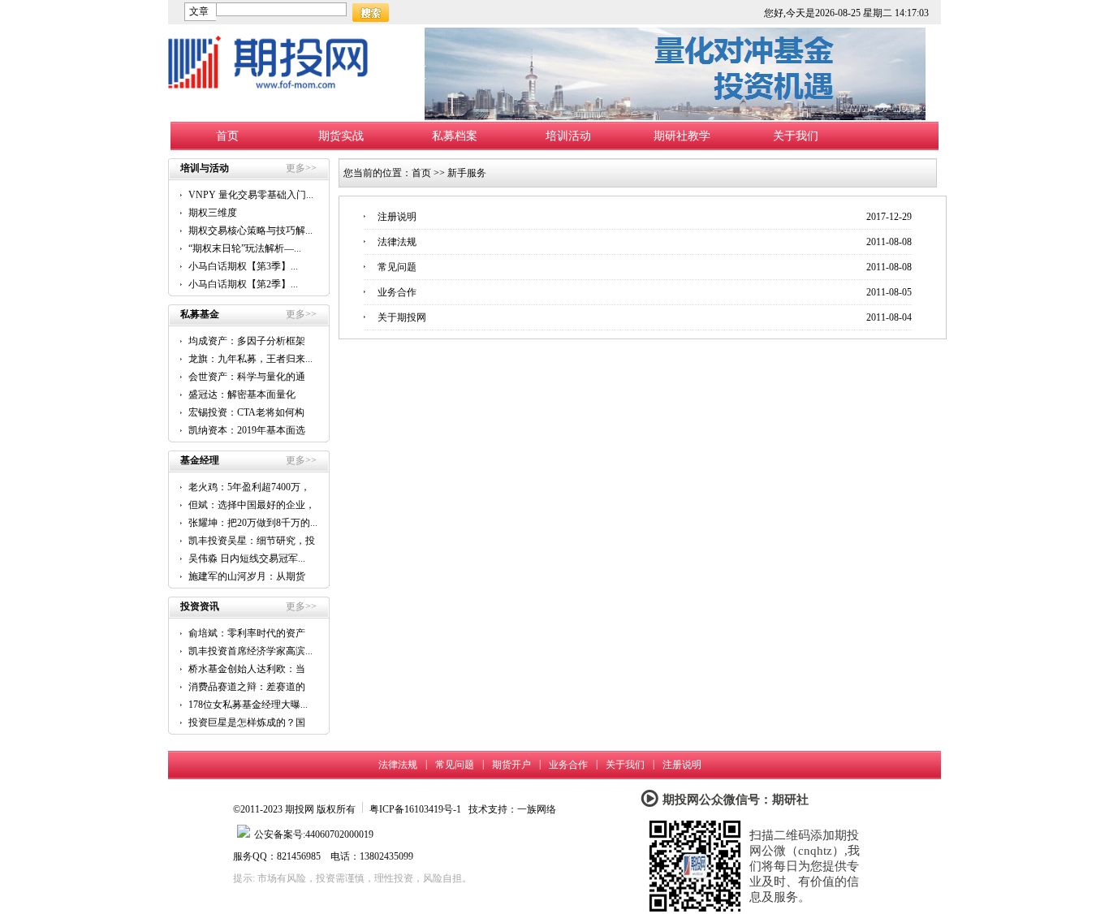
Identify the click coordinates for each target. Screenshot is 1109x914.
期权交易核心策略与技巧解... (250, 230)
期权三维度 (212, 212)
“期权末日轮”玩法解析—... (244, 248)
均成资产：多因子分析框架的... (246, 341)
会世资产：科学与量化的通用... (246, 377)
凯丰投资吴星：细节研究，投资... (251, 541)
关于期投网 (402, 317)
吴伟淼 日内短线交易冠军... (246, 558)
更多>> (301, 168)
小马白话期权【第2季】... (243, 284)
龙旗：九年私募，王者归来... (250, 358)
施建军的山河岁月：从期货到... (246, 577)
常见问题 (397, 267)
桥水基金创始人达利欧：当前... (246, 669)
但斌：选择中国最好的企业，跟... (251, 505)
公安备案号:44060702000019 (313, 834)
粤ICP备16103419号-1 (415, 809)
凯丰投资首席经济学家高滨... (250, 651)
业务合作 (397, 292)
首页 (227, 136)
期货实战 (341, 136)
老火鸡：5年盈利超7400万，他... (249, 487)
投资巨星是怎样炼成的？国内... (246, 723)
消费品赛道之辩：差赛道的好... (246, 687)
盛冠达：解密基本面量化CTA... (242, 395)
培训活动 (568, 136)
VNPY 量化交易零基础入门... (250, 194)
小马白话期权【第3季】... (243, 266)
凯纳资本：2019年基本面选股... (246, 431)
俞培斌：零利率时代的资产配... (246, 633)
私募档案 (454, 136)
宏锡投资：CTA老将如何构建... (246, 413)
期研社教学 (682, 136)
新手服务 (466, 173)
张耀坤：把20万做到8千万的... (252, 522)
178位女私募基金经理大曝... (248, 704)
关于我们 (795, 136)
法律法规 (397, 242)
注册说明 (397, 216)
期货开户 (511, 764)
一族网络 (536, 809)
